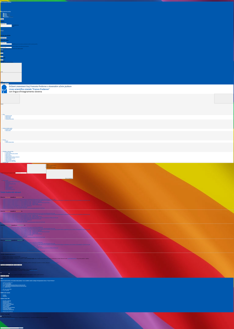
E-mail (13, 43)
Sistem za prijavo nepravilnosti (9, 307)
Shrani (7, 275)
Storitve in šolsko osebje (51, 165)
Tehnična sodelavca (9, 187)
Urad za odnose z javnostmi (8, 304)
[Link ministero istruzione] (5, 2)
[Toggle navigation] (10, 98)
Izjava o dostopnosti (7, 305)
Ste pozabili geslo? (4, 28)
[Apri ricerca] (224, 98)
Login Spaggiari (31, 46)
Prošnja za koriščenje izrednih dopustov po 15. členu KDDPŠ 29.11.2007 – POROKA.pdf (20, 203)
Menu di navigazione (69, 178)
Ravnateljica (7, 182)
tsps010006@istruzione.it (15, 284)
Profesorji (7, 184)
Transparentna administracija (8, 309)
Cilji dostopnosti (6, 306)
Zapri (2, 53)
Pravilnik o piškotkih (7, 300)
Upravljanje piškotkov (7, 308)
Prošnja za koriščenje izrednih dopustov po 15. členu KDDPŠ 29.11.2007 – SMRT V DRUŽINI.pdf (22, 204)
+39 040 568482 (8, 283)
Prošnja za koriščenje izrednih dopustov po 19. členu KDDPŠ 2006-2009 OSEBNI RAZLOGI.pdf (22, 218)
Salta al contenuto (3, 1)
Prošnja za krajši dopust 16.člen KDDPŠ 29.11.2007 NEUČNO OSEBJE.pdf (18, 234)
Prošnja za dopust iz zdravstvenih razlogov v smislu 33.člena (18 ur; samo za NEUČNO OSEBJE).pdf (23, 227)
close (2, 104)
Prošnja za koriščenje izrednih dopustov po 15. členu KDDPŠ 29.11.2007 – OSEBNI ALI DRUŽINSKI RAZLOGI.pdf (26, 202)
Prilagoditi (2, 264)
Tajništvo (7, 185)
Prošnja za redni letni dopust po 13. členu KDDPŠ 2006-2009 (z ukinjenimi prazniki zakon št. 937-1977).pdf (24, 222)
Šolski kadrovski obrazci (10, 189)
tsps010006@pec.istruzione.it (15, 286)
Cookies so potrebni (4, 273)
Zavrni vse (9, 264)
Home (47, 164)
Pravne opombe (6, 301)
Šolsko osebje (49, 166)
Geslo (13, 26)
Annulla (2, 83)
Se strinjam (17, 264)
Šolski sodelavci (8, 188)
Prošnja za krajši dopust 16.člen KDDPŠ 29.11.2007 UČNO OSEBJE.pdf (17, 205)
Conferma (6, 83)
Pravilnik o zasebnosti (7, 303)
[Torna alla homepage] (117, 89)
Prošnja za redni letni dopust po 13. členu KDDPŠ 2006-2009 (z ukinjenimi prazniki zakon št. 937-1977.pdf (24, 208)
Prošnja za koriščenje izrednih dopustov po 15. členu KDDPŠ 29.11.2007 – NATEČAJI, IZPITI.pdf (22, 201)
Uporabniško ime (15, 25)
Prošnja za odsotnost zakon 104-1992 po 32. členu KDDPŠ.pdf (15, 206)
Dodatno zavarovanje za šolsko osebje (12, 181)
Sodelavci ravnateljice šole (10, 183)
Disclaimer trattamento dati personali (7, 318)
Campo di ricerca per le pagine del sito (7, 172)
